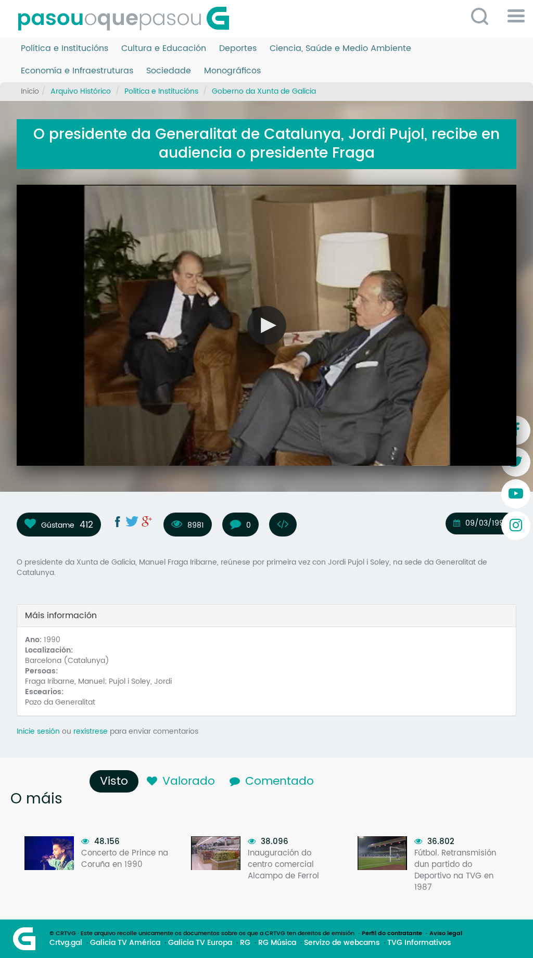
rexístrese (90, 731)
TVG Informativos (419, 943)
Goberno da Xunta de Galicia (264, 91)
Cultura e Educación (163, 49)
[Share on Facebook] (117, 521)
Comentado (279, 781)
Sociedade (168, 71)
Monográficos (232, 71)
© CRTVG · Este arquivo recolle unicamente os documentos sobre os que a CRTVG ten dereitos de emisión (201, 933)
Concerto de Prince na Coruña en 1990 (124, 859)
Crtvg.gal (65, 943)
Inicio (30, 91)
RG (245, 943)
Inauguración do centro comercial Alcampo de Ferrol (283, 865)
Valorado (188, 781)
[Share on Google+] (147, 521)
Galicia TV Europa (200, 943)
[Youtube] (515, 493)
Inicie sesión (38, 731)
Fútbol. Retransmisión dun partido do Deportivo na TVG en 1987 (455, 870)
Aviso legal (445, 933)
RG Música (277, 943)
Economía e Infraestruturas (77, 71)
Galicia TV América (125, 943)
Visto (116, 781)
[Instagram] (515, 525)
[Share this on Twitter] (132, 521)
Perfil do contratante (392, 933)
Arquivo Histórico (80, 91)
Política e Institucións (64, 49)
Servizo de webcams (341, 943)
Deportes (238, 49)
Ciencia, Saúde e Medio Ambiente (340, 49)
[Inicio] (127, 19)
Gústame (57, 525)
